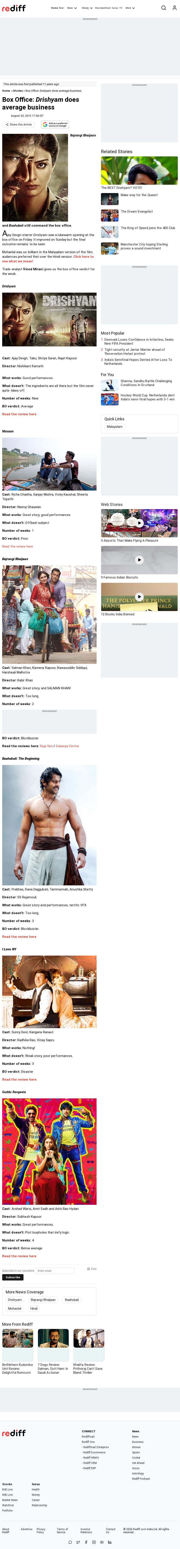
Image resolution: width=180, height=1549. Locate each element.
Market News (10, 1500)
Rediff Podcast (141, 1478)
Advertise (26, 1529)
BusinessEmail (103, 8)
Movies (18, 90)
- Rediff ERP (89, 1468)
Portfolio (7, 1510)
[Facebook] (86, 1542)
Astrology (138, 1473)
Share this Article (21, 124)
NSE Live (7, 1494)
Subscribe (13, 1277)
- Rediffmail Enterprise (95, 1447)
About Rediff (5, 1531)
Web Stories (112, 504)
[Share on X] (78, 1542)
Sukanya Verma (67, 746)
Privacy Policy (41, 1531)
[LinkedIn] (110, 1542)
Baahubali (72, 1300)
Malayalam (114, 427)
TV (120, 8)
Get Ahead (138, 1463)
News (70, 8)
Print (94, 1269)
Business (138, 1441)
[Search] (163, 8)
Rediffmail (88, 1436)
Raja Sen (46, 746)
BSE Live (7, 1489)
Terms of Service (62, 1531)
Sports (136, 1452)
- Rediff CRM (89, 1463)
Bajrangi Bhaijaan (43, 1300)
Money (85, 8)
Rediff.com (139, 1529)
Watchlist (8, 1505)
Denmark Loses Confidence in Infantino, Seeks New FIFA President (139, 342)
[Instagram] (94, 1542)
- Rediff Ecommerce (93, 1452)
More (128, 8)
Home (54, 8)
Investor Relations (86, 1531)
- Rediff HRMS (90, 1457)
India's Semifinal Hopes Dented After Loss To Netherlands (138, 362)
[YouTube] (102, 1542)
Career (36, 1500)
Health (36, 1489)
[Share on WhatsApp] (70, 1542)
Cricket (136, 1457)
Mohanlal (14, 1309)
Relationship (39, 1505)
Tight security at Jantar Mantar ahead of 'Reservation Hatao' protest (134, 352)
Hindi (34, 1309)
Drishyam (15, 1300)
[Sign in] (174, 8)
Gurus (115, 8)
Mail (61, 8)
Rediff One (88, 1441)
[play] (139, 523)
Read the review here (17, 546)
